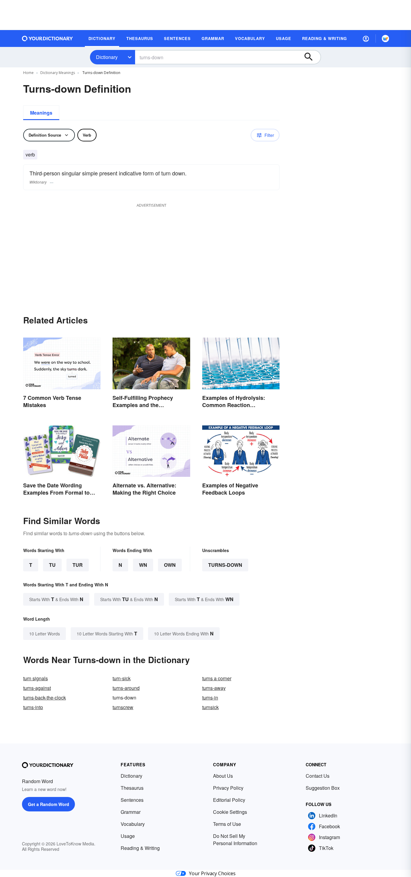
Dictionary (107, 57)
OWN (170, 564)
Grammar (131, 811)
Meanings (41, 112)
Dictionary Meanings (57, 72)
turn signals (35, 678)
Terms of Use (227, 823)
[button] (365, 38)
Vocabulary (133, 823)
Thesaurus (132, 787)
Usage (128, 835)
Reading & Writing (140, 848)
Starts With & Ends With (56, 599)
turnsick (210, 707)
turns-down (225, 564)
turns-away (214, 687)
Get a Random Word (48, 804)
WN (143, 564)
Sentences (132, 799)
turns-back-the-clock (44, 697)
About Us (223, 775)
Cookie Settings (230, 811)
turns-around (126, 687)
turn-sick (122, 678)
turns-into (33, 707)
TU (52, 564)
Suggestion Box (323, 787)
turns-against (37, 687)
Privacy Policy (228, 787)
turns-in (210, 697)
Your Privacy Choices (212, 873)
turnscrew (123, 707)
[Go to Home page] (47, 38)
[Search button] (311, 57)
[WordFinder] (385, 38)
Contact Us (317, 775)
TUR (78, 564)
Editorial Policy (229, 799)
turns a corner (216, 678)
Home (28, 72)
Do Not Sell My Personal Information (235, 839)
